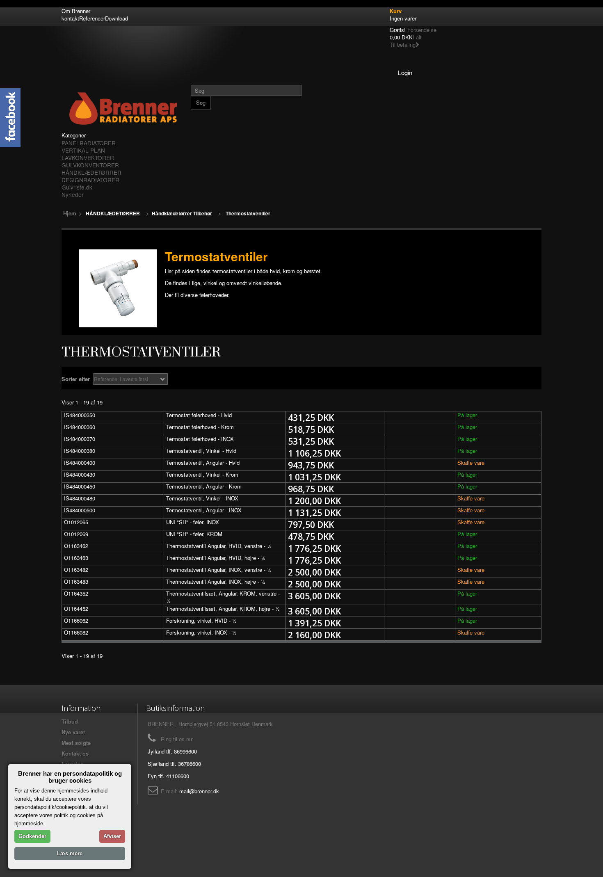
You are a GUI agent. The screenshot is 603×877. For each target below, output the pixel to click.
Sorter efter (76, 379)
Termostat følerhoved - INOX (200, 439)
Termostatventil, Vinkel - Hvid (201, 450)
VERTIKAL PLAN (83, 150)
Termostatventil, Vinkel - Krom (202, 474)
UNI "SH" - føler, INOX (192, 522)
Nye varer (73, 732)
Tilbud (70, 721)
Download (116, 18)
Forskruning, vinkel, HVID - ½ (201, 620)
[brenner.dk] (123, 108)
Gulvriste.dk (77, 187)
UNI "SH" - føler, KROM (194, 534)
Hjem (69, 213)
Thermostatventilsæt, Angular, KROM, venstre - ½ (223, 597)
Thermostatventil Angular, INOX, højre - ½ (215, 581)
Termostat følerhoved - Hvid (199, 415)
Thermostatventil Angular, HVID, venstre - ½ (219, 546)
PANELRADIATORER (89, 143)
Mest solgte (76, 743)
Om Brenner (76, 11)
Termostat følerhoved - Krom (200, 427)
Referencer (92, 18)
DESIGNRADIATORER (90, 180)
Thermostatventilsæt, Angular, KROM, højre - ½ (223, 608)
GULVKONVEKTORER (90, 165)
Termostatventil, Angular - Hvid (203, 462)
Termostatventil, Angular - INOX (204, 510)
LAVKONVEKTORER (88, 157)
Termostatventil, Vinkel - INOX (202, 498)
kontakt (70, 18)
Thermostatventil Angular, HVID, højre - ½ (215, 558)
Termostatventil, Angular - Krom (204, 486)
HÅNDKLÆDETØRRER (91, 172)
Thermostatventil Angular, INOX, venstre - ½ (219, 569)
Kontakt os (75, 753)
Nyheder (73, 194)
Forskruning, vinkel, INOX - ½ (201, 632)
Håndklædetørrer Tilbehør (182, 213)
